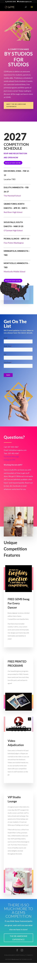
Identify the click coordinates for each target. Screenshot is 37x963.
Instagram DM (9, 460)
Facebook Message (11, 456)
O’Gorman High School (13, 230)
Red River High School (13, 212)
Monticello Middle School (14, 271)
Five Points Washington (14, 243)
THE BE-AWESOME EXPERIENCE (18, 938)
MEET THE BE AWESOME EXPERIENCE (16, 105)
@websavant (15, 959)
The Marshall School (12, 196)
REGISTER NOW (13, 163)
